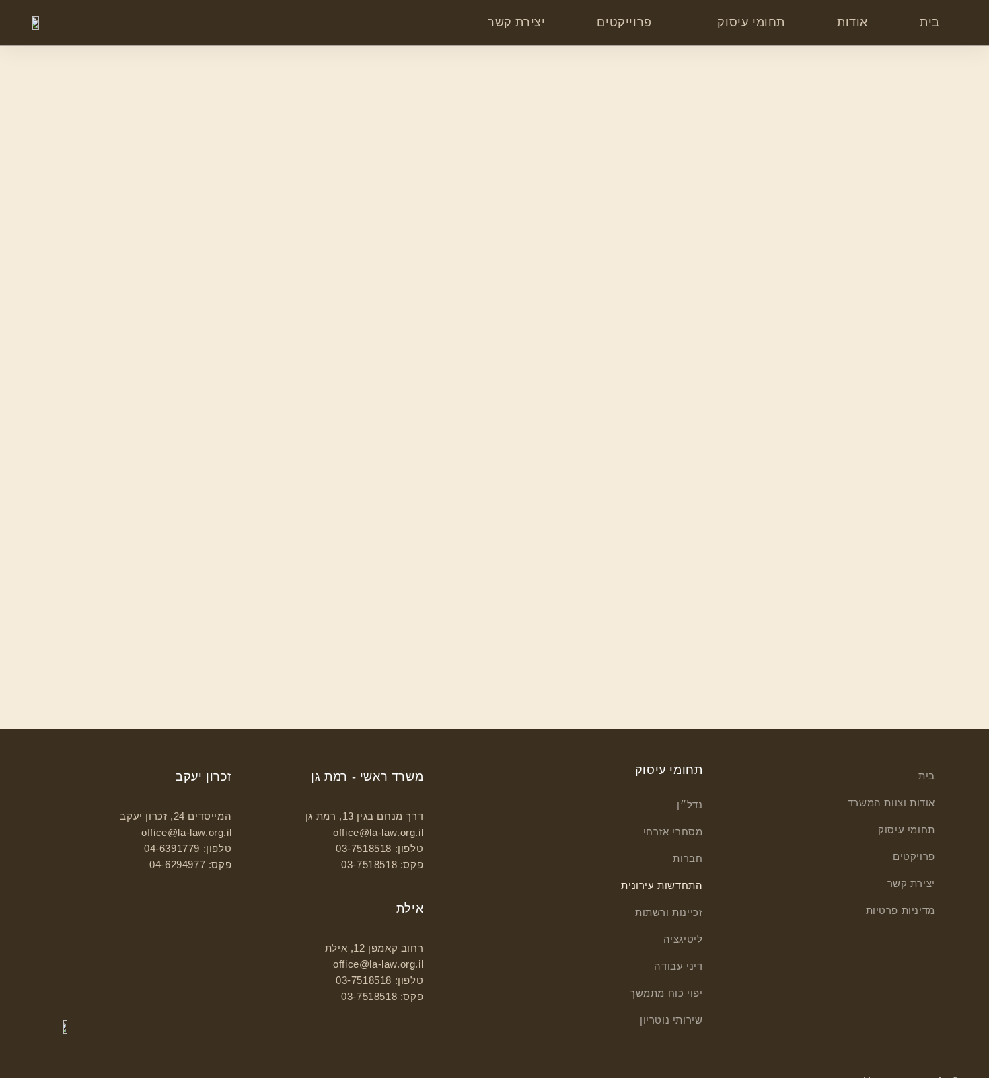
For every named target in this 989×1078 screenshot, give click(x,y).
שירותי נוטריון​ (671, 1020)
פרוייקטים (624, 22)
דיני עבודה (678, 966)
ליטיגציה (682, 939)
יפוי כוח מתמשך (666, 993)
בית (930, 22)
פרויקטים (914, 856)
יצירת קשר (516, 22)
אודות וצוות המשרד (891, 802)
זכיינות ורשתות (668, 912)
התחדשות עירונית (661, 885)
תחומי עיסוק (751, 22)
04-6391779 (172, 848)
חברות (687, 858)
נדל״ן (689, 804)
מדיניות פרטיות (900, 910)
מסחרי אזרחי (672, 831)
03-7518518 (364, 848)
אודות (852, 22)
